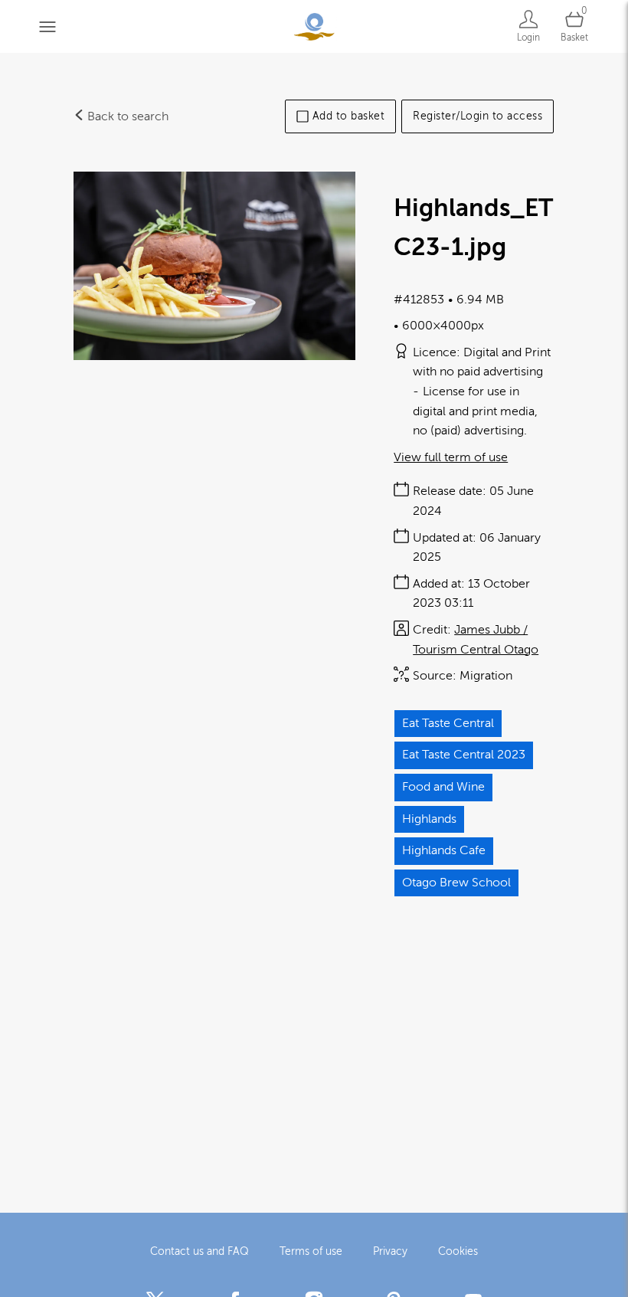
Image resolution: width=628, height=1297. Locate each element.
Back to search (126, 116)
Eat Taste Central (448, 723)
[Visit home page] (313, 26)
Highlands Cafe (444, 850)
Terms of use (311, 1251)
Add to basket (348, 116)
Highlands (429, 819)
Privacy (390, 1251)
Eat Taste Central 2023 (463, 754)
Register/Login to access (477, 116)
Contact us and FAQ (199, 1251)
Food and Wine (443, 787)
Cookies (458, 1251)
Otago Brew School (456, 882)
